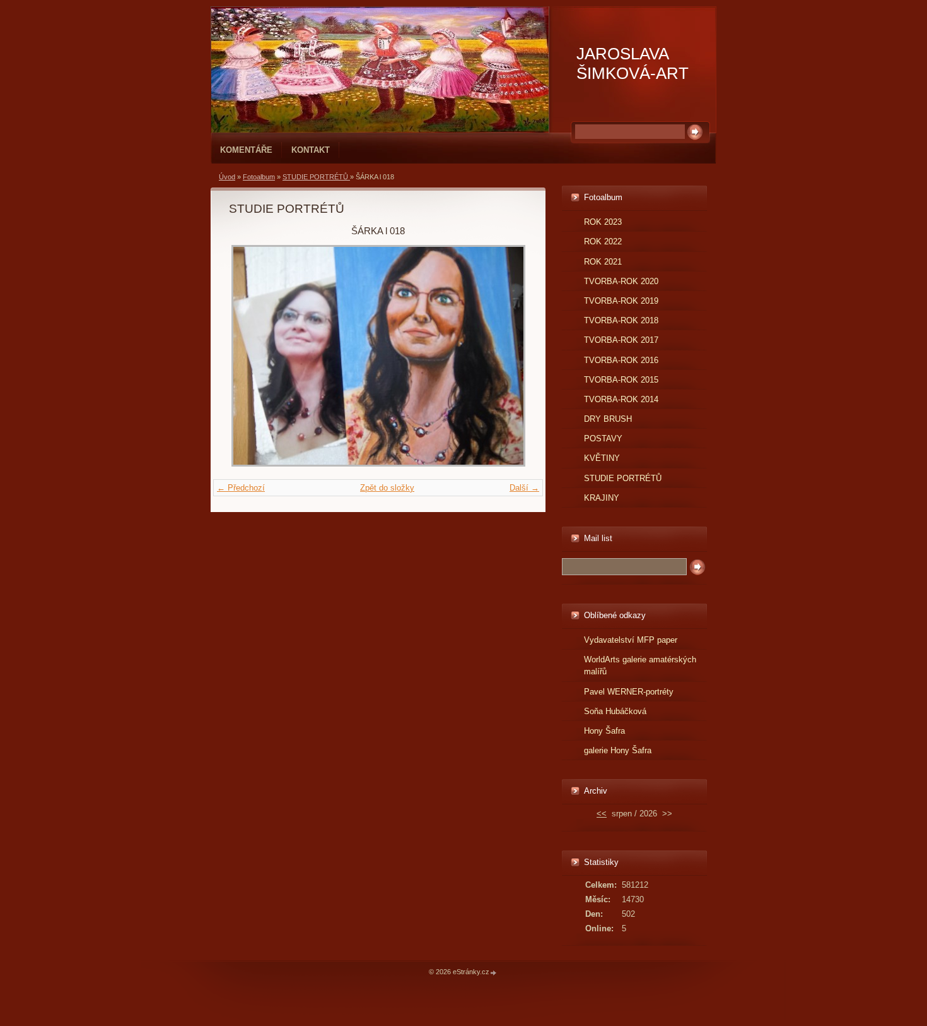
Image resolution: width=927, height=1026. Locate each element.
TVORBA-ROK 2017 (621, 340)
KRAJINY (601, 498)
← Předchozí (241, 487)
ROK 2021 (603, 261)
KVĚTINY (602, 458)
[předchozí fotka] (249, 356)
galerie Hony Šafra (617, 750)
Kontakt (310, 150)
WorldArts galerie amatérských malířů (640, 665)
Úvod (227, 177)
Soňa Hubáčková (615, 711)
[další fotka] (507, 356)
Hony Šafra (604, 731)
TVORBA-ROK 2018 (621, 320)
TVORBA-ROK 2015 (621, 380)
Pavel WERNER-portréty (628, 691)
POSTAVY (603, 438)
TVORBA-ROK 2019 (621, 301)
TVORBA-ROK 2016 (621, 360)
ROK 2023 (603, 222)
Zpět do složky (387, 487)
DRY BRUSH (608, 419)
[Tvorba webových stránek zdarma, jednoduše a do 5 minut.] (493, 972)
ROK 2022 (603, 241)
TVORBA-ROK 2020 (621, 281)
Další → (524, 487)
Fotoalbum (259, 177)
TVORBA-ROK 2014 (621, 399)
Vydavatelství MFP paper (630, 640)
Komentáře (246, 150)
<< (602, 813)
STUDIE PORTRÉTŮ (316, 177)
